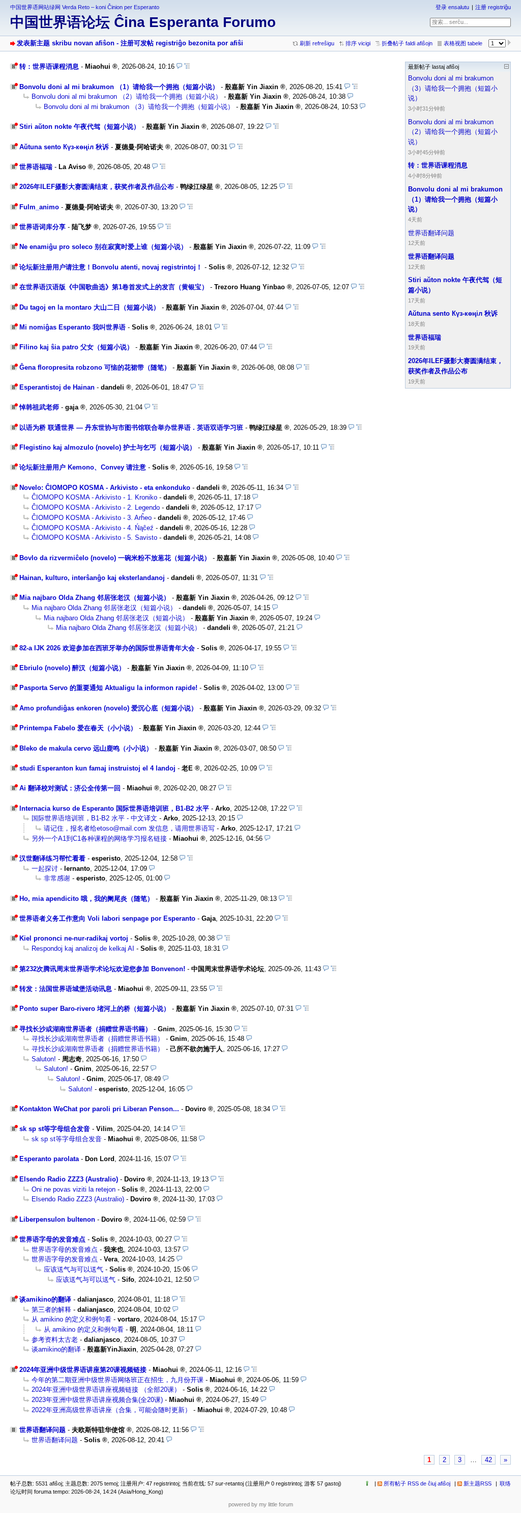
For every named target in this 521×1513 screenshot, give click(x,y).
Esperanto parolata (49, 1159)
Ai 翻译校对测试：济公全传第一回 (70, 788)
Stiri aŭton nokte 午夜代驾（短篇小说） (79, 126)
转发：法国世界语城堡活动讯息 (65, 989)
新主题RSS (477, 1483)
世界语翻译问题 (42, 1430)
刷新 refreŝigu (317, 43)
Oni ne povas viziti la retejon (73, 1189)
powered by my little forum (260, 1504)
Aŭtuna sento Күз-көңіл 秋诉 (64, 147)
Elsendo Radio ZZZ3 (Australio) (68, 1179)
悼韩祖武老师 (39, 407)
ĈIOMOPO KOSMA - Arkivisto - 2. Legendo (96, 507)
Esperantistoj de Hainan (57, 387)
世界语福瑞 (35, 167)
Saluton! (44, 1059)
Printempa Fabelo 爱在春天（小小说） (78, 728)
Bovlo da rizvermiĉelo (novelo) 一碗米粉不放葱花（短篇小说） (115, 558)
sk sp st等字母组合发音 (54, 1129)
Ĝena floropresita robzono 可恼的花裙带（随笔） (94, 367)
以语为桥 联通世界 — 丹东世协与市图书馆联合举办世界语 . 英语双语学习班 (131, 427)
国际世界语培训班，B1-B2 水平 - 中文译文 (94, 818)
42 (488, 1460)
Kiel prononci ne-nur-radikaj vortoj (73, 938)
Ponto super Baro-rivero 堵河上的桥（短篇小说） (94, 1008)
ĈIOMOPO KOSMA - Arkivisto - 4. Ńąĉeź (93, 528)
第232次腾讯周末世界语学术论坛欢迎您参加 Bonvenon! (102, 969)
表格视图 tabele (463, 43)
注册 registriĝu (493, 7)
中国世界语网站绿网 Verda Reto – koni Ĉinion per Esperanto (84, 7)
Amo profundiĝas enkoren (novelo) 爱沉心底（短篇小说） (108, 708)
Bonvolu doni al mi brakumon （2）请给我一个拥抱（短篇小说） (127, 96)
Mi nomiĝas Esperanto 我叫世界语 (72, 327)
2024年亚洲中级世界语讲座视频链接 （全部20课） (106, 1389)
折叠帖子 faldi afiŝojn (407, 43)
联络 (505, 1483)
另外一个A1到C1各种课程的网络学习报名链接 (99, 838)
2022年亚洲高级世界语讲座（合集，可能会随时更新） (111, 1410)
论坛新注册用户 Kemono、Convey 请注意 (82, 467)
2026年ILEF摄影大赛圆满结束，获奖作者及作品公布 (96, 186)
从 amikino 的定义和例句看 (71, 1319)
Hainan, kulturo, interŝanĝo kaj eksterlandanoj (92, 578)
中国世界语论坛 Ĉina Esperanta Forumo (143, 22)
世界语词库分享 (42, 227)
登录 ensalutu (452, 7)
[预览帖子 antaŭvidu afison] (179, 66)
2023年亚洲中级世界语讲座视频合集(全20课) (97, 1400)
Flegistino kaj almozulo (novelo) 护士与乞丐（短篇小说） (107, 447)
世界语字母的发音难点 (52, 1239)
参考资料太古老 (55, 1339)
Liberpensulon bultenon (57, 1219)
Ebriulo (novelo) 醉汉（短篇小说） (72, 668)
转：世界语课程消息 (49, 66)
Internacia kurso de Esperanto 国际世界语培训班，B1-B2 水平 (114, 808)
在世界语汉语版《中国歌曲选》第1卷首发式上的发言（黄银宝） (113, 287)
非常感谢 (57, 878)
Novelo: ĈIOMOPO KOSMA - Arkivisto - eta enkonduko (104, 487)
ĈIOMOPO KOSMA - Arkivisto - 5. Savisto (94, 537)
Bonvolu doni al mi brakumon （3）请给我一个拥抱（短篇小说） (139, 107)
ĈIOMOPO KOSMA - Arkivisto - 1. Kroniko (94, 497)
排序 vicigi (357, 43)
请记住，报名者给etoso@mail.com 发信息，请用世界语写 (129, 828)
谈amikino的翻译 (45, 1299)
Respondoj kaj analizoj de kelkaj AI (83, 948)
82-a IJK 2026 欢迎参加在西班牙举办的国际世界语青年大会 (107, 648)
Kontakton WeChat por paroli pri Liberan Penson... (99, 1109)
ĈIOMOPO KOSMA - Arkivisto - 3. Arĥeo (92, 517)
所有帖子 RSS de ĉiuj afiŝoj (417, 1483)
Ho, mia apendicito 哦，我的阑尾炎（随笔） (86, 898)
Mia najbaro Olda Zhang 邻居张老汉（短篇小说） (94, 597)
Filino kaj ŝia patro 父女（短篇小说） (76, 347)
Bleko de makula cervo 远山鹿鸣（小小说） (86, 748)
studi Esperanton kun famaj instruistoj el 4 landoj (97, 768)
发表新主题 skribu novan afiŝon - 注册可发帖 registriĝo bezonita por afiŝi (130, 43)
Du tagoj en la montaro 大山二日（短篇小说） (89, 307)
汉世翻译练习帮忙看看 (52, 858)
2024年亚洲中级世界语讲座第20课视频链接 (83, 1369)
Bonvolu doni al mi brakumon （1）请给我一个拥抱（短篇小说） (119, 87)
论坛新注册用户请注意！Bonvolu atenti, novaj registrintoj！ (110, 267)
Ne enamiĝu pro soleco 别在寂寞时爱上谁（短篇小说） (103, 247)
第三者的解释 (51, 1309)
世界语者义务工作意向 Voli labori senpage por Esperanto (107, 918)
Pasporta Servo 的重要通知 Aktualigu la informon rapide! (108, 688)
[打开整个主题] (187, 66)
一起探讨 (45, 868)
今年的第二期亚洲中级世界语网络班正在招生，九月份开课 (118, 1380)
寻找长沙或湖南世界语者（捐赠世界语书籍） (85, 1029)
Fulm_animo (39, 207)
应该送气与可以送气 (73, 1269)
